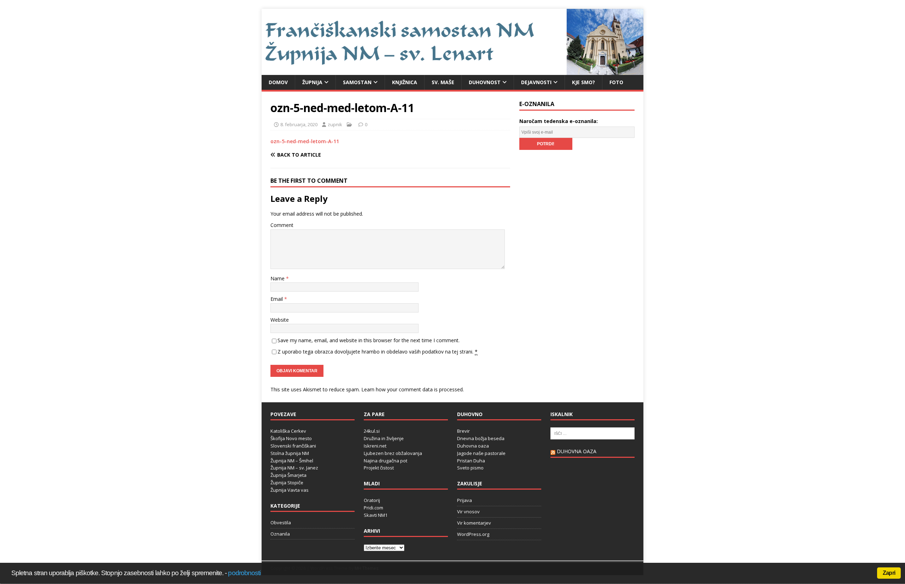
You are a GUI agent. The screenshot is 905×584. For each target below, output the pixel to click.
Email (277, 299)
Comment (281, 225)
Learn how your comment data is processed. (412, 389)
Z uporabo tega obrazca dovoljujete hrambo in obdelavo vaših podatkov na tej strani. (378, 351)
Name (278, 278)
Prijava (464, 500)
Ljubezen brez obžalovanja (393, 453)
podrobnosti (244, 573)
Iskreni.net (375, 446)
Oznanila (280, 534)
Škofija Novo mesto (291, 438)
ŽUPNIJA (312, 82)
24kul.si (372, 431)
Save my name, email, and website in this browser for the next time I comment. (369, 340)
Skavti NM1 (375, 515)
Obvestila (280, 522)
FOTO (616, 82)
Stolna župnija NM (289, 453)
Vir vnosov (468, 511)
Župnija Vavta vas (289, 490)
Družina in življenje (384, 438)
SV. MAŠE (443, 82)
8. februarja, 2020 (298, 124)
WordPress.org (473, 534)
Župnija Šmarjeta (288, 475)
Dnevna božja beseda (480, 438)
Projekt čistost (379, 468)
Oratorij (372, 500)
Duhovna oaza (473, 446)
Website (279, 319)
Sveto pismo (470, 468)
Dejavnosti (536, 82)
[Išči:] (592, 433)
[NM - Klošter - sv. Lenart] (452, 70)
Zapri (889, 573)
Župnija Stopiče (286, 482)
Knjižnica (404, 82)
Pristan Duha (471, 460)
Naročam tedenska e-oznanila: (558, 121)
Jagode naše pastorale (481, 453)
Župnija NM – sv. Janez (294, 468)
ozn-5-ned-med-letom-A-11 (304, 141)
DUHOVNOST (485, 82)
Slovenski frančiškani (293, 446)
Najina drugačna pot (385, 460)
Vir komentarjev (474, 523)
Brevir (463, 431)
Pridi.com (373, 507)
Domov (278, 82)
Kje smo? (583, 82)
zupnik (335, 124)
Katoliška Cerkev (288, 431)
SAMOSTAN (357, 82)
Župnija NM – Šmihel (291, 460)
